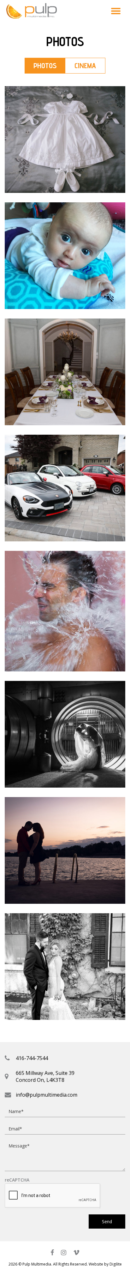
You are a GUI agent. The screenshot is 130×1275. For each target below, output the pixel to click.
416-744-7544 (32, 1058)
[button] (116, 11)
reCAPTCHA (17, 1180)
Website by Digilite (105, 1264)
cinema (85, 65)
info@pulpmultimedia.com (46, 1094)
